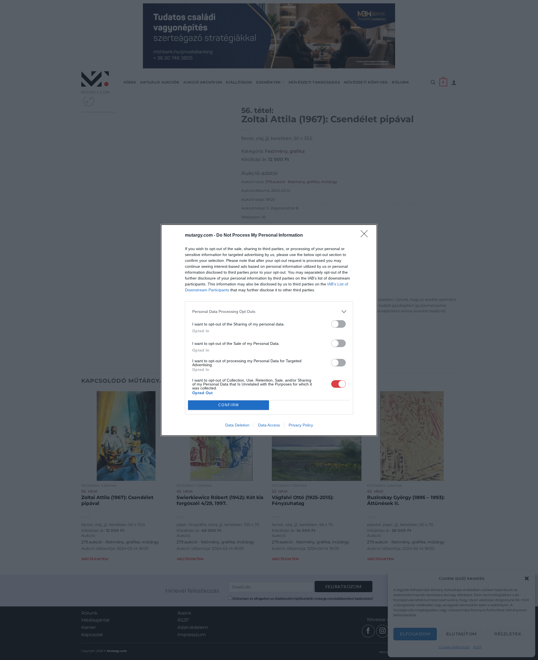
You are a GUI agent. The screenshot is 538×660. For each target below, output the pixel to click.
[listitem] (269, 312)
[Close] (366, 235)
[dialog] (269, 330)
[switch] (338, 324)
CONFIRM (228, 405)
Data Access (269, 425)
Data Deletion (237, 425)
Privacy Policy (301, 425)
